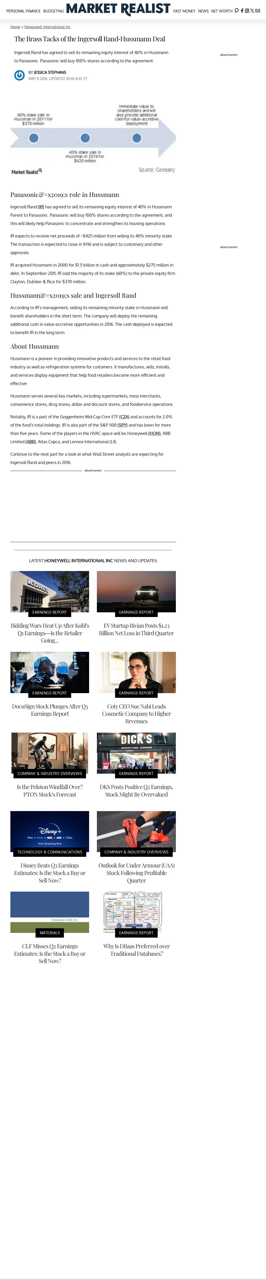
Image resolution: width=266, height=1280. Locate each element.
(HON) (154, 433)
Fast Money (184, 11)
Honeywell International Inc (47, 27)
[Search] (236, 9)
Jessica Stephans (50, 72)
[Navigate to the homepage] (118, 9)
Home (15, 27)
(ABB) (30, 441)
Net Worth (221, 11)
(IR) (41, 206)
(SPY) (123, 425)
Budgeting (53, 11)
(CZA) (124, 416)
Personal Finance (23, 11)
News (203, 11)
